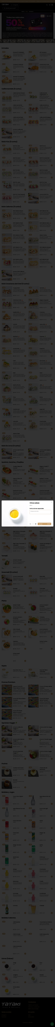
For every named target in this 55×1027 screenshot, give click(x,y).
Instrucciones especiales (37, 508)
